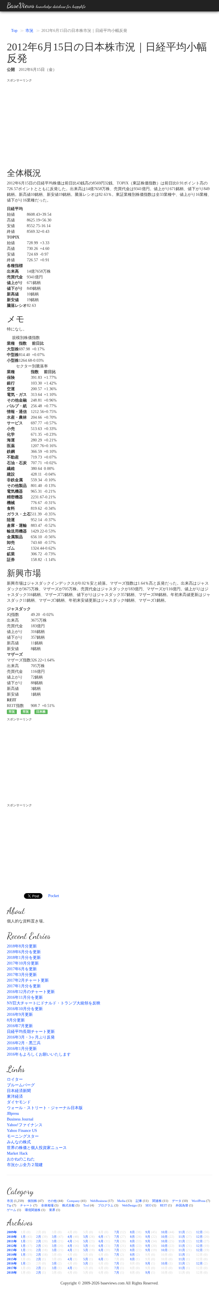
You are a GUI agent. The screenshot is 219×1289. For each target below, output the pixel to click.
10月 (164, 1232)
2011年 (12, 1241)
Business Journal (20, 1119)
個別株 (32, 1200)
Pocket (53, 896)
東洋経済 (15, 1096)
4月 (70, 1236)
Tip (9, 1205)
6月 (101, 1236)
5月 (85, 1236)
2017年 (12, 1268)
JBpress (13, 1113)
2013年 (12, 1250)
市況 (29, 30)
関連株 (157, 1200)
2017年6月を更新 (22, 969)
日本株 (41, 711)
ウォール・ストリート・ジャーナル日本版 (45, 1108)
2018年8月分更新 (22, 946)
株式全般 (68, 1205)
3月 (54, 1236)
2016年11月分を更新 (25, 997)
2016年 (12, 1263)
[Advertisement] (109, 123)
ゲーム (11, 1210)
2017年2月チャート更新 (28, 980)
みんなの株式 (19, 1142)
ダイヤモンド (19, 1102)
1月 (23, 1236)
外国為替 (182, 1205)
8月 (132, 1232)
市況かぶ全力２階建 (25, 1165)
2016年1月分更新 (22, 1049)
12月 (199, 1232)
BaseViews (46, 5)
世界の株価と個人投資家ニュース (37, 1148)
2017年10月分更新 (23, 963)
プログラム (105, 1205)
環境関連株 (32, 1210)
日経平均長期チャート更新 (31, 1031)
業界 (52, 1210)
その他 (52, 1200)
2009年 (12, 1232)
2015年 (12, 1259)
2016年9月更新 (20, 1014)
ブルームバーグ (21, 1085)
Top (14, 30)
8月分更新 (16, 1020)
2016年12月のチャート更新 (31, 992)
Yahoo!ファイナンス (24, 1125)
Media (121, 1200)
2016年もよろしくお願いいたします (39, 1054)
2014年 (12, 1254)
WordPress (198, 1200)
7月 (116, 1232)
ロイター (15, 1079)
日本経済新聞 (19, 1091)
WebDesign (129, 1205)
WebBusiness (98, 1200)
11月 (182, 1232)
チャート (26, 1205)
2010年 (12, 1236)
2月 (38, 1236)
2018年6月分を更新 (24, 952)
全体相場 (47, 1205)
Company (73, 1200)
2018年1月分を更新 (24, 957)
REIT (163, 1205)
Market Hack (17, 1153)
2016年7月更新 (20, 1026)
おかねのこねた (21, 1159)
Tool (86, 1205)
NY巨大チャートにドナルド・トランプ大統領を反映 (53, 1003)
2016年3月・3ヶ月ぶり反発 (31, 1037)
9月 (147, 1232)
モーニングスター (23, 1136)
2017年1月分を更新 (24, 986)
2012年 (12, 1245)
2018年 (12, 1272)
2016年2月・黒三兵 (24, 1043)
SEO (148, 1205)
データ (176, 1200)
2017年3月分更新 (22, 975)
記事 (139, 1200)
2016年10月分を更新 (25, 1009)
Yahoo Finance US (22, 1130)
